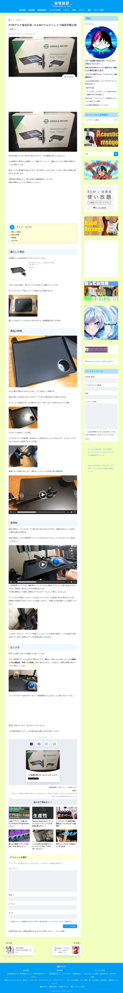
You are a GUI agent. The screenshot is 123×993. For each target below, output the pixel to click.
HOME (62, 966)
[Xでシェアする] (31, 744)
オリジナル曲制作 (73, 980)
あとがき (14, 240)
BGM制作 (104, 980)
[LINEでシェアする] (54, 744)
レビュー (82, 10)
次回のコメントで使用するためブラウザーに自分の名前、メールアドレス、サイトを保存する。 (42, 921)
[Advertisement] (43, 95)
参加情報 (22, 10)
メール (12, 904)
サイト (11, 913)
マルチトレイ (72, 796)
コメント (13, 869)
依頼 (74, 10)
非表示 (28, 227)
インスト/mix (66, 973)
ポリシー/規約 (99, 10)
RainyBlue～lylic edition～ (100, 973)
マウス (73, 793)
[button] (43, 495)
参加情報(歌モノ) (39, 973)
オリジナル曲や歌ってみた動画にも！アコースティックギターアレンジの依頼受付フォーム (101, 452)
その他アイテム (63, 986)
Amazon (32, 267)
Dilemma (113, 973)
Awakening (108, 74)
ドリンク (16, 793)
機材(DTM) (73, 787)
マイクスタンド (63, 793)
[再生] (11, 512)
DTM (28, 793)
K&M (63, 796)
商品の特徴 (15, 235)
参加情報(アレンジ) (26, 973)
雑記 (89, 10)
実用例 (13, 237)
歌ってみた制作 (94, 980)
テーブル (36, 793)
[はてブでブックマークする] (46, 744)
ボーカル (56, 796)
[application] (43, 494)
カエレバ (36, 264)
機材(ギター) (44, 986)
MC (23, 793)
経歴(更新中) (42, 10)
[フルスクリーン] (75, 512)
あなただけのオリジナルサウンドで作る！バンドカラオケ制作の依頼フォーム (101, 468)
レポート (66, 10)
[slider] (41, 512)
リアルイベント (58, 980)
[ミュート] (71, 512)
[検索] (116, 154)
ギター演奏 (83, 980)
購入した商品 (16, 232)
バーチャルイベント (44, 980)
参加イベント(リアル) (30, 980)
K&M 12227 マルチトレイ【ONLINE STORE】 (41, 263)
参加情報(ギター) (12, 973)
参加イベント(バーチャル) (13, 980)
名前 (11, 895)
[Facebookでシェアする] (39, 744)
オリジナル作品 (54, 10)
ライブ (52, 793)
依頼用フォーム (113, 980)
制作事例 (32, 10)
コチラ (34, 182)
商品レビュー (63, 787)
